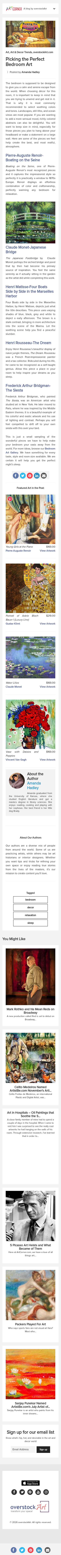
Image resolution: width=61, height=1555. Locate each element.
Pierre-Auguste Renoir (18, 550)
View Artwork (47, 550)
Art (7, 52)
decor (30, 907)
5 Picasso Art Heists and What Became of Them (30, 1247)
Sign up (43, 1449)
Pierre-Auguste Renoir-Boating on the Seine (24, 157)
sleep (30, 923)
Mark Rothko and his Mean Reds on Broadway (30, 1011)
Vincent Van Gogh (16, 759)
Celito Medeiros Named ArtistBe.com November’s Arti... (30, 1089)
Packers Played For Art (30, 1324)
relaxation (30, 915)
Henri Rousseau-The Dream (28, 343)
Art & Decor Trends (21, 52)
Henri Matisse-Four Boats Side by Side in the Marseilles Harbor (30, 291)
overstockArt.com (43, 52)
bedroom (30, 899)
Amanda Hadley (31, 72)
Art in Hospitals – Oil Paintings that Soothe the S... (30, 1114)
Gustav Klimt (13, 623)
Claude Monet (14, 686)
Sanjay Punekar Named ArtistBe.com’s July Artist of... (30, 1405)
